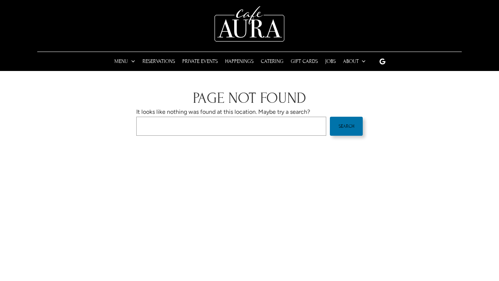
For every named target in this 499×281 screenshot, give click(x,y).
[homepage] (249, 24)
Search (346, 126)
